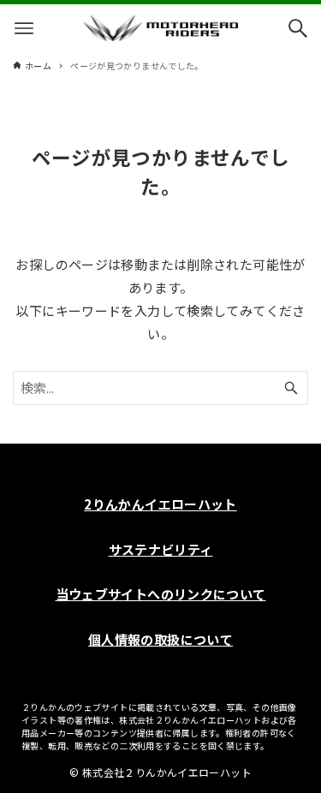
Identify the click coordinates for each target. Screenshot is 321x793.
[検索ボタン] (298, 28)
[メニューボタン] (24, 28)
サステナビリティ (161, 549)
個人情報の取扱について (160, 639)
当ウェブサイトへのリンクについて (161, 593)
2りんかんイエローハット (160, 504)
